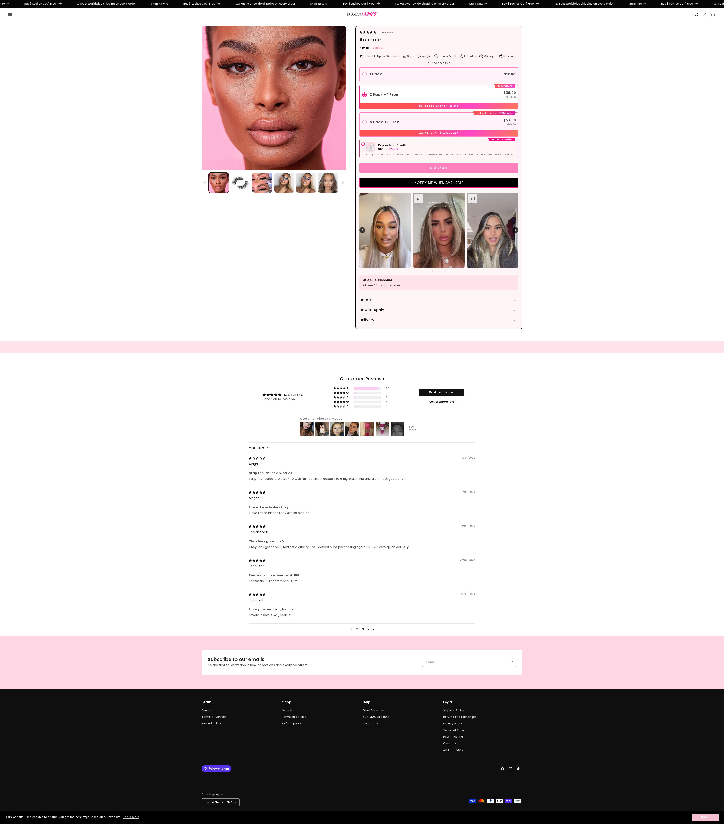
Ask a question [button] (441, 401)
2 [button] (357, 629)
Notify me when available (438, 182)
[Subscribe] (512, 662)
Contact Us (371, 723)
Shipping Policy (453, 710)
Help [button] (366, 702)
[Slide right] (343, 182)
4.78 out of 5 (293, 395)
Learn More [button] (131, 817)
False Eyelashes (374, 710)
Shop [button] (286, 702)
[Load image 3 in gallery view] (262, 183)
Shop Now (90, 4)
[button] (10, 14)
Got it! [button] (705, 817)
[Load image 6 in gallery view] (328, 183)
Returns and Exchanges (459, 717)
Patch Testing (453, 737)
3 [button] (363, 629)
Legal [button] (448, 702)
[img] (257, 458)
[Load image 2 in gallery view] (240, 183)
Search (207, 710)
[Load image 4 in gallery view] (284, 183)
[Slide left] (205, 182)
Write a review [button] (441, 392)
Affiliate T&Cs (453, 750)
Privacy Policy (452, 723)
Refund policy (211, 723)
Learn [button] (207, 702)
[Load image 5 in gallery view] (306, 183)
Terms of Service (214, 717)
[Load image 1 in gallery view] (219, 183)
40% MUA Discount (376, 717)
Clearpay (449, 743)
